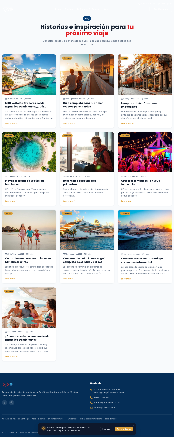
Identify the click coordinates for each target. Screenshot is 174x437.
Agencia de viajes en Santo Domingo (48, 419)
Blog (105, 9)
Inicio (58, 9)
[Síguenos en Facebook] (4, 402)
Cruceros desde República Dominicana (85, 419)
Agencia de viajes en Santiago (15, 419)
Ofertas (69, 9)
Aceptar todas (124, 429)
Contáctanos (161, 9)
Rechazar (106, 429)
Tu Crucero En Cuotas (88, 9)
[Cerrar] (133, 425)
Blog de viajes (111, 419)
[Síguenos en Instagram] (11, 402)
